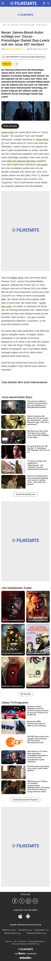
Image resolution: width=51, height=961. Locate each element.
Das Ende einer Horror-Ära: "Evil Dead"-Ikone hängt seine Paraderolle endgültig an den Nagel (38, 434)
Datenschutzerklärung (19, 944)
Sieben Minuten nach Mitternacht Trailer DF (38, 686)
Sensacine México (34, 933)
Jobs (15, 941)
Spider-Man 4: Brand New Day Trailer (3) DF (13, 686)
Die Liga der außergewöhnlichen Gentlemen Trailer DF (13, 653)
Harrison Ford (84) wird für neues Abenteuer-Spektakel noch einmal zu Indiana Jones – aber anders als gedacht (37, 480)
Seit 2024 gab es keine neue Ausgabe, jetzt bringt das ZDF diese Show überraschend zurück (38, 740)
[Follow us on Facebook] (15, 901)
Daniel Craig (7, 132)
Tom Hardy (42, 164)
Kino (9, 25)
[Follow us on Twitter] (22, 901)
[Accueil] (23, 3)
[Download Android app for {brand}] (29, 916)
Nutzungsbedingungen (36, 941)
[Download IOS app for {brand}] (21, 916)
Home (4, 25)
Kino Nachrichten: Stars (27, 25)
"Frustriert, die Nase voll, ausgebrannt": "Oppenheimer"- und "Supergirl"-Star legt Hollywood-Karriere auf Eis (37, 465)
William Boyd (16, 278)
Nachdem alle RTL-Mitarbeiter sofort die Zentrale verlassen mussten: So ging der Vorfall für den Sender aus (38, 710)
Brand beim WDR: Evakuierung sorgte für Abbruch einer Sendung (36, 724)
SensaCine (22, 930)
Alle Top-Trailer (25, 694)
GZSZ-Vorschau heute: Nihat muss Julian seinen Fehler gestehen (38, 768)
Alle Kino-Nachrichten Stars (25, 494)
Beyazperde (39, 930)
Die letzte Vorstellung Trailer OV (38, 653)
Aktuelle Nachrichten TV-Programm (25, 800)
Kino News (15, 25)
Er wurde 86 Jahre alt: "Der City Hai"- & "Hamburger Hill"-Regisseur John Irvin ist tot (38, 449)
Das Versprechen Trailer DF (38, 620)
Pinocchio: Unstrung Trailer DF (13, 620)
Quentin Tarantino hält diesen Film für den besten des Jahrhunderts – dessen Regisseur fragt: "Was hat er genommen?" (38, 420)
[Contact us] (36, 901)
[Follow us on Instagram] (29, 901)
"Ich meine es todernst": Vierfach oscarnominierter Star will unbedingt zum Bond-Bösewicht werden (37, 404)
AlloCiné (5, 930)
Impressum (22, 941)
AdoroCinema (9, 933)
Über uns (8, 941)
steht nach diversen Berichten (21, 161)
